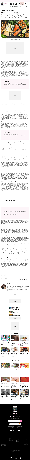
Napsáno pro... (13, 351)
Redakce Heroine (3, 387)
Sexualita (17, 440)
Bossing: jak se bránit (11, 446)
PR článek (2, 344)
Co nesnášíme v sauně (11, 441)
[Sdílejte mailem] (26, 279)
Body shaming (17, 441)
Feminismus (17, 439)
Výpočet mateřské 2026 (3, 444)
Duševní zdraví (17, 443)
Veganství (22, 339)
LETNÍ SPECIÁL (22, 3)
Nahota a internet (14, 393)
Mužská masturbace (11, 440)
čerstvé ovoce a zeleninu (14, 213)
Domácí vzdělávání (4, 351)
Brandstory (3, 339)
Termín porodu (2, 443)
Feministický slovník (26, 444)
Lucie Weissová (12, 357)
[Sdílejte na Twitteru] (22, 279)
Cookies (8, 450)
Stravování (17, 12)
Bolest (12, 339)
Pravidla (11, 450)
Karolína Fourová (10, 283)
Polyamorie (17, 442)
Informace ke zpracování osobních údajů (17, 450)
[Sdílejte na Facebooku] (20, 279)
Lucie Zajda (12, 345)
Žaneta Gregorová (22, 345)
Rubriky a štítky (25, 443)
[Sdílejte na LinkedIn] (24, 279)
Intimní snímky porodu (11, 439)
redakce (2, 357)
